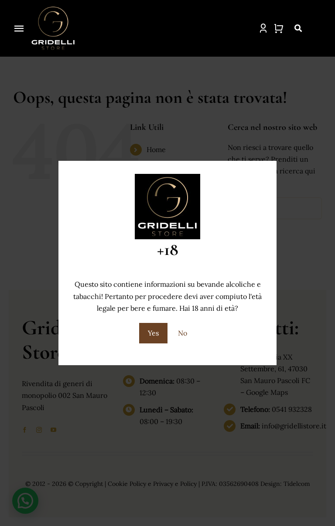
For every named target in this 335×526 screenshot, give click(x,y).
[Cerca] (293, 28)
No (182, 333)
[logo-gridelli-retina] (53, 7)
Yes (153, 333)
